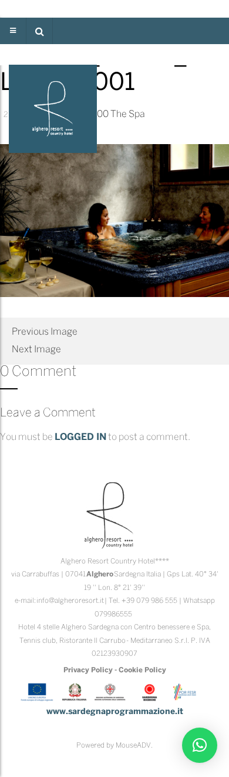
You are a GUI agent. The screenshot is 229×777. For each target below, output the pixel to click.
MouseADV (133, 745)
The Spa (127, 114)
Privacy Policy (88, 670)
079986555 (113, 614)
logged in (80, 437)
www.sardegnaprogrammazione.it (114, 712)
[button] (39, 31)
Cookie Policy (142, 670)
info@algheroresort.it (70, 601)
